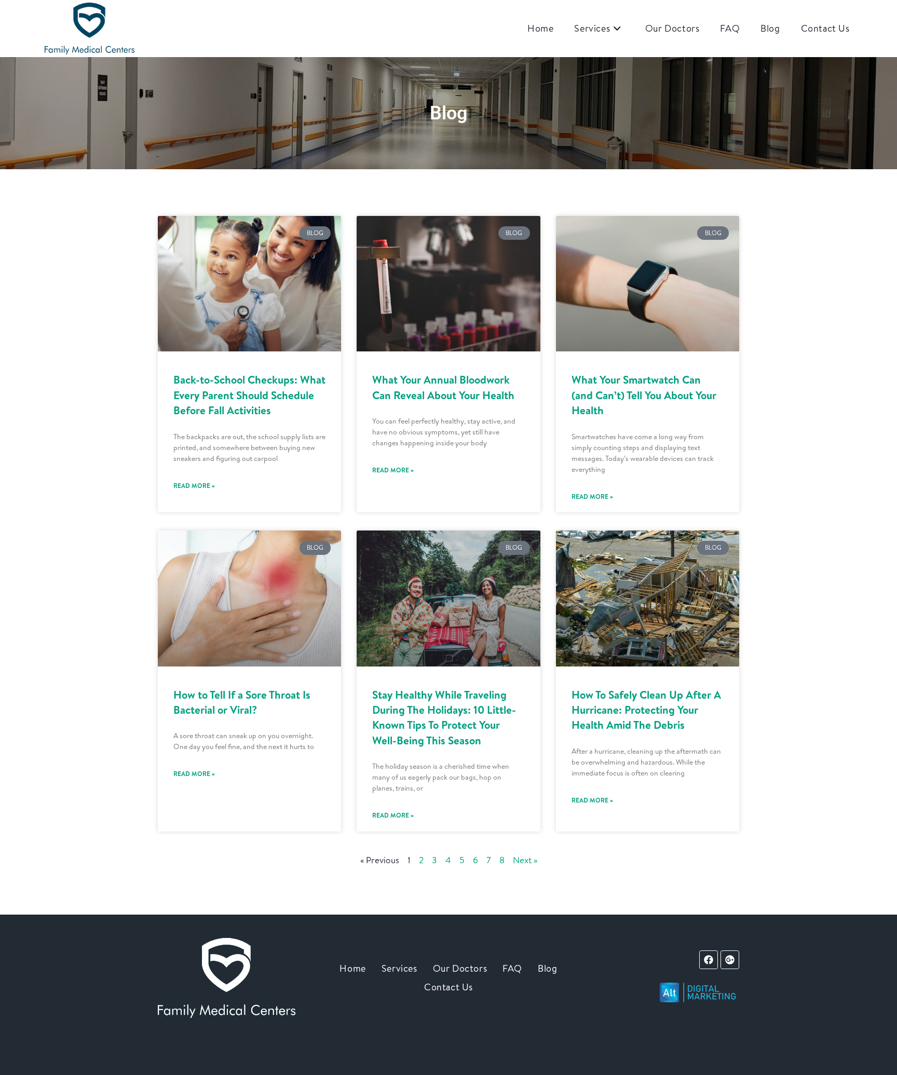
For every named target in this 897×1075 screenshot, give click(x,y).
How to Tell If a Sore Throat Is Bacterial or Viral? (241, 702)
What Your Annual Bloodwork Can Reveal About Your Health (443, 387)
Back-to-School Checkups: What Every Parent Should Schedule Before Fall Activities (249, 395)
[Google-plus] (730, 959)
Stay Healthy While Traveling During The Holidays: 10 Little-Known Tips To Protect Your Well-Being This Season (444, 717)
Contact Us (448, 987)
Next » (525, 860)
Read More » (194, 485)
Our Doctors (460, 968)
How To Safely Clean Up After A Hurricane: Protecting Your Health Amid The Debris (646, 710)
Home (352, 968)
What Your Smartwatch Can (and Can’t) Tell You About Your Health (644, 395)
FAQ (512, 968)
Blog (547, 968)
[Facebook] (708, 959)
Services (399, 968)
